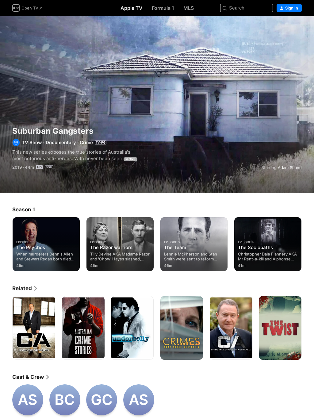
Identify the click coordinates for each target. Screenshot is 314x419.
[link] (25, 288)
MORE (130, 159)
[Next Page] (308, 243)
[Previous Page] (6, 243)
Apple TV (132, 8)
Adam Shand (290, 167)
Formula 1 (163, 8)
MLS (188, 8)
